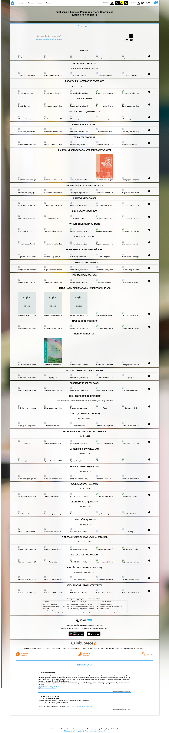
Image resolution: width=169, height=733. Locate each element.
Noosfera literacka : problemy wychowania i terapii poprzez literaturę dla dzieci (120, 612)
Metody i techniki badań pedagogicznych (53, 612)
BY (126, 3)
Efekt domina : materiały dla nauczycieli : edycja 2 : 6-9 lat (86, 612)
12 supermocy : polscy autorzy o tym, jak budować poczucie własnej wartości (91, 608)
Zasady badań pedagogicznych (51, 604)
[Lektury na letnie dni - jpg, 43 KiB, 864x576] (47, 688)
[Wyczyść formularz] (126, 39)
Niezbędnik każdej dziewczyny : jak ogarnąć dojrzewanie (86, 604)
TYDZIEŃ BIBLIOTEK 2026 (49, 696)
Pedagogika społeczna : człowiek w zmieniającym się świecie (59, 606)
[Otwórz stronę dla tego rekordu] (27, 56)
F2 (148, 3)
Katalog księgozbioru (84, 26)
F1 (143, 3)
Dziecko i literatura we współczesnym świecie (111, 610)
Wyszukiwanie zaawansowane (46, 39)
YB (121, 3)
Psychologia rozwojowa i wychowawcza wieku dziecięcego (58, 610)
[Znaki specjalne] (131, 39)
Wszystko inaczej (104, 608)
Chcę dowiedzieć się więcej (74, 731)
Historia (30, 3)
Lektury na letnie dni (47, 673)
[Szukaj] (131, 36)
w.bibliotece (73, 648)
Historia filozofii (46, 608)
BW (116, 3)
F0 (139, 3)
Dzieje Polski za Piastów (106, 604)
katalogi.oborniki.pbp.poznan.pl (49, 686)
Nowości (21, 3)
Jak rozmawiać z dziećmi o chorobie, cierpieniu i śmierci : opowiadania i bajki (91, 610)
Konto (48, 3)
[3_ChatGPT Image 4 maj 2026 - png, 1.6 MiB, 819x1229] (79, 706)
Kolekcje (60, 39)
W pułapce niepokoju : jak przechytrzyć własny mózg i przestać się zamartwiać (120, 606)
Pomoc (39, 3)
